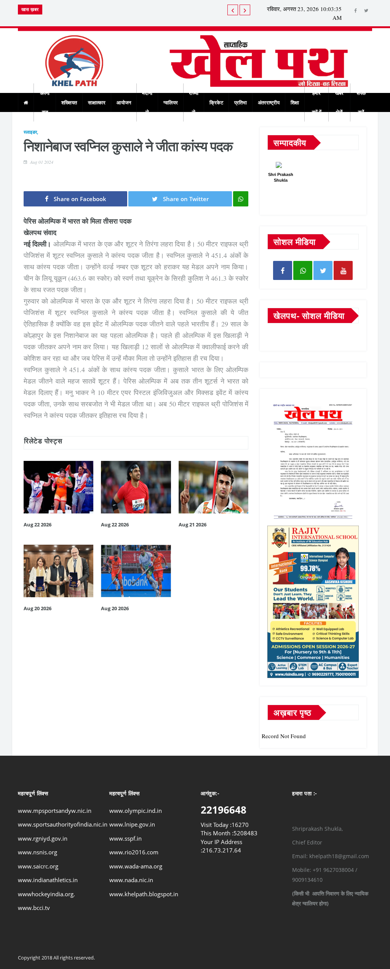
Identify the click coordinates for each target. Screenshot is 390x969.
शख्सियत (69, 102)
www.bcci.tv (34, 907)
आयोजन (124, 102)
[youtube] (343, 270)
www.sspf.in (125, 838)
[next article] (232, 10)
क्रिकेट (216, 102)
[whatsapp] (302, 270)
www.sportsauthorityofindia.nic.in (62, 824)
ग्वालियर (170, 102)
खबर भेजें (339, 102)
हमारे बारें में (316, 102)
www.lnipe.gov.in (132, 824)
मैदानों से (147, 102)
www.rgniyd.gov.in (42, 838)
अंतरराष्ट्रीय (269, 102)
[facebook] (355, 11)
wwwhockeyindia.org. (46, 894)
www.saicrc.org (38, 866)
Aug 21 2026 (192, 524)
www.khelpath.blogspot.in (143, 894)
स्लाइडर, (31, 132)
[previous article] (245, 10)
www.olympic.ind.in (135, 810)
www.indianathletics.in (48, 880)
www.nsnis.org (37, 852)
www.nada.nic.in (131, 880)
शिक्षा (295, 102)
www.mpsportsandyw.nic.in (54, 810)
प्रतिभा (240, 102)
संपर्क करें (361, 102)
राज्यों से (193, 102)
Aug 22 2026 (37, 524)
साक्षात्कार (96, 102)
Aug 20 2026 (37, 608)
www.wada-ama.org (135, 866)
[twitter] (366, 11)
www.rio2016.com (133, 852)
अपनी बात (45, 102)
